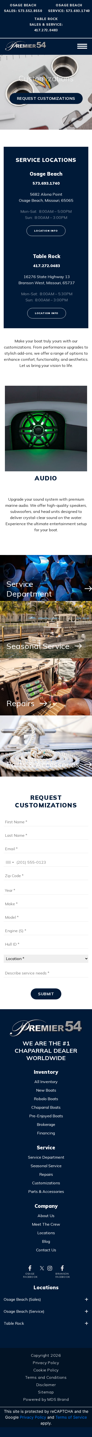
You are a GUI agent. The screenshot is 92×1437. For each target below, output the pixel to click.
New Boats (46, 1090)
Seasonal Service (46, 1165)
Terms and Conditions (46, 1377)
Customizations (46, 1182)
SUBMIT (46, 993)
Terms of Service (71, 1417)
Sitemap (46, 1392)
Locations (46, 1232)
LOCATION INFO (46, 230)
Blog (46, 1241)
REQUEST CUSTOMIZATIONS (46, 98)
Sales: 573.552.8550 (23, 11)
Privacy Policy (46, 1362)
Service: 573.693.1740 (69, 11)
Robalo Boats (46, 1098)
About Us (46, 1215)
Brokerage (46, 1124)
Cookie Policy (46, 1370)
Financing (46, 1133)
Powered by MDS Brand (46, 1399)
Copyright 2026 (46, 1355)
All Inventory (46, 1081)
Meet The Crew (46, 1224)
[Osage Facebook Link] (29, 1267)
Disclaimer (46, 1384)
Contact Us (46, 1249)
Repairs (46, 1174)
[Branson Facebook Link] (62, 1267)
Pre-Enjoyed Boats (46, 1115)
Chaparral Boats (46, 1107)
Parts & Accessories (46, 1191)
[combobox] (9, 862)
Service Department (46, 1157)
